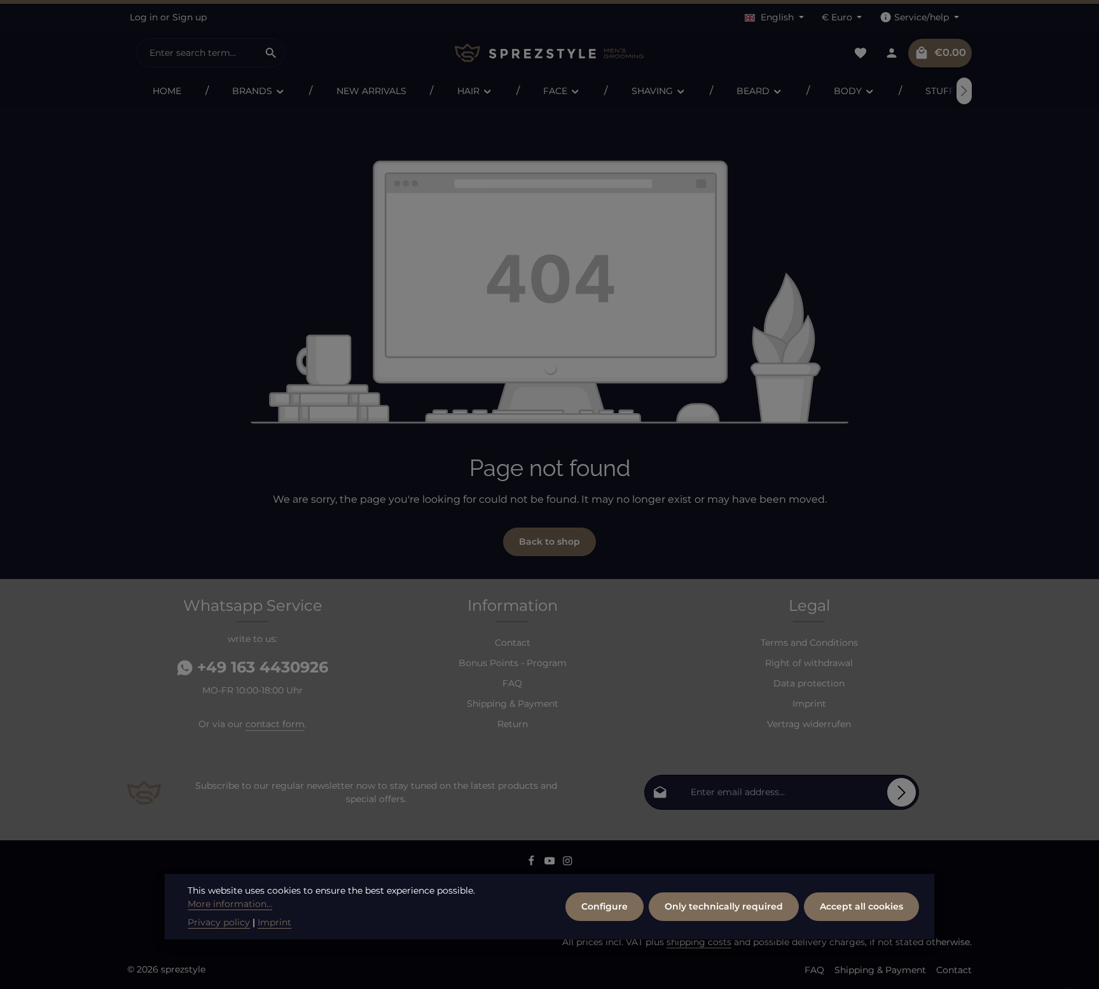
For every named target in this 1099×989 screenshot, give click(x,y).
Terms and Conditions (809, 642)
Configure (604, 906)
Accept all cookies (861, 906)
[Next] (964, 91)
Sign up (189, 17)
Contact (512, 642)
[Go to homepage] (549, 53)
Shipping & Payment (512, 703)
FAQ (512, 683)
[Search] (271, 52)
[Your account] (891, 53)
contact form (275, 724)
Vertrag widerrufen (809, 724)
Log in (144, 17)
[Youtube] (551, 863)
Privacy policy (219, 922)
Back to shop (549, 541)
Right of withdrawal (809, 663)
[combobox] (197, 52)
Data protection (809, 683)
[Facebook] (532, 863)
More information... (230, 904)
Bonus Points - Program (513, 663)
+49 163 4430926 (260, 667)
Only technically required (724, 906)
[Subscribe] (901, 792)
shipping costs (699, 942)
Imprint (809, 703)
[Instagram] (567, 863)
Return (512, 724)
